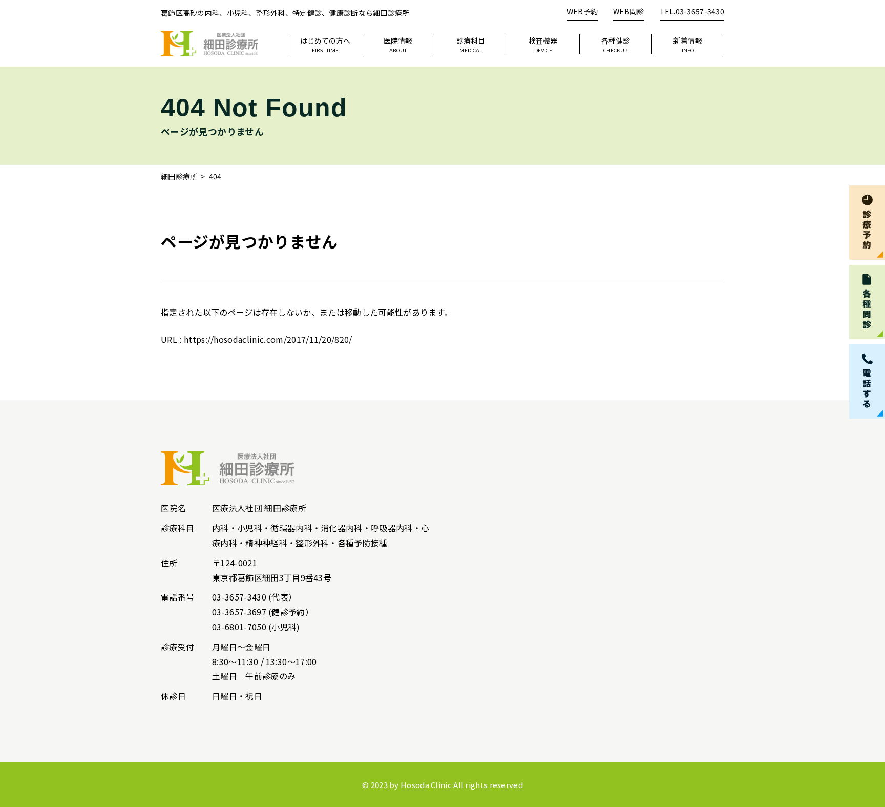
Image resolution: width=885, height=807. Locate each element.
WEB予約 (582, 11)
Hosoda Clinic (426, 784)
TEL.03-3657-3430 (692, 11)
